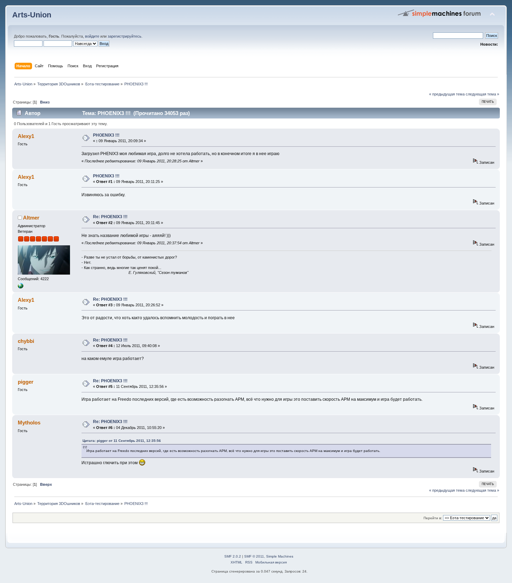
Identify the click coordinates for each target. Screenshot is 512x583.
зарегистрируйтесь (124, 36)
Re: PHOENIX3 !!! (110, 216)
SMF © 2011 (254, 556)
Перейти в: (433, 518)
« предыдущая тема (447, 94)
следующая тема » (482, 94)
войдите (92, 36)
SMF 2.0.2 (232, 556)
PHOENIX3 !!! (106, 135)
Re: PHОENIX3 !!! (110, 299)
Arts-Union (31, 14)
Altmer (31, 218)
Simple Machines (279, 556)
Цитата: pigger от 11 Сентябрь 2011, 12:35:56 (122, 441)
